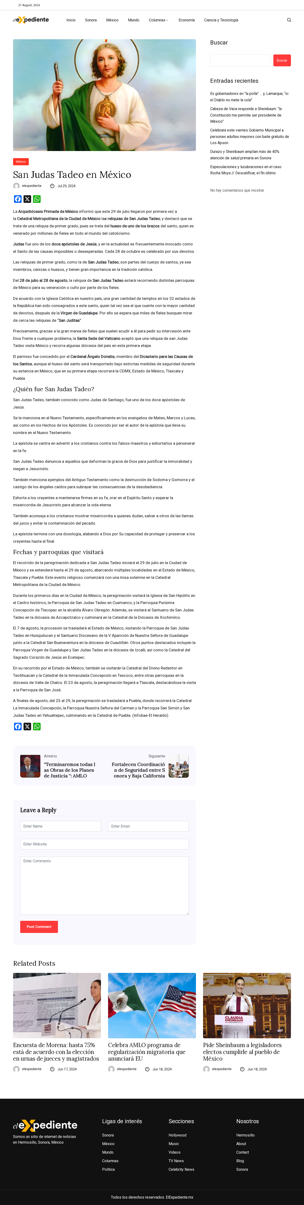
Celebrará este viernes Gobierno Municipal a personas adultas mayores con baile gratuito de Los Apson (249, 136)
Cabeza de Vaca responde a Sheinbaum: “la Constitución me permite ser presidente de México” (246, 115)
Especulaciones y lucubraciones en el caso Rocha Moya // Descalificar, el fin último (245, 170)
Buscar (219, 42)
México (112, 20)
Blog (240, 1161)
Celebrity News (181, 1169)
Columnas (157, 20)
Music (174, 1144)
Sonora (91, 20)
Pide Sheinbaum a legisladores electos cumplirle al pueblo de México (242, 1052)
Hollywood (177, 1135)
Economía (187, 20)
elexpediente (32, 186)
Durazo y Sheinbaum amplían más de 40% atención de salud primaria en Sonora (244, 154)
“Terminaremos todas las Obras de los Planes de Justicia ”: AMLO (69, 770)
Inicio (71, 20)
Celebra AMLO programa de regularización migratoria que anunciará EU (146, 1052)
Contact (242, 1152)
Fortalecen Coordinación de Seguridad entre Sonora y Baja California (138, 770)
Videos (174, 1152)
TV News (176, 1161)
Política (108, 1169)
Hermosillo (245, 1135)
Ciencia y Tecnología (221, 20)
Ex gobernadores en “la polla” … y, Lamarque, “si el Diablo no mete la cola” (249, 96)
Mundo (133, 20)
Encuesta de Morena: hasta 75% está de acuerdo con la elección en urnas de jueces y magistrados (56, 1052)
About (241, 1144)
